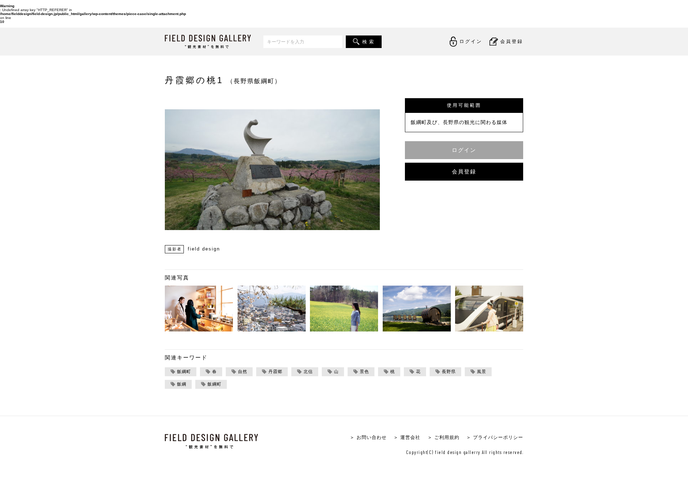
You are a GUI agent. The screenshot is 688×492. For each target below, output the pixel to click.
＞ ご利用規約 (443, 437)
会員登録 (464, 171)
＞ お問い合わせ (368, 437)
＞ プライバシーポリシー (494, 437)
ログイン (464, 150)
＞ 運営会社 (406, 437)
